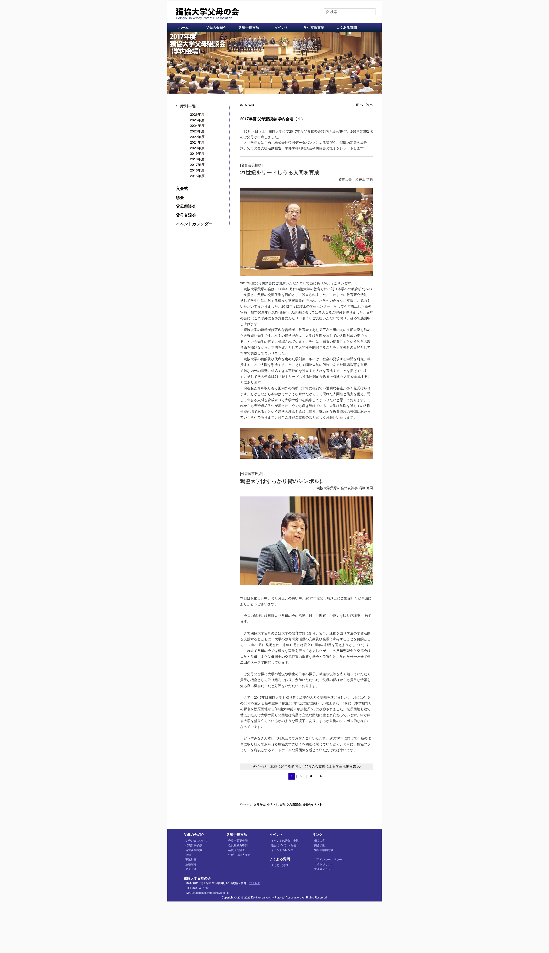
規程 (188, 855)
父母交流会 (186, 215)
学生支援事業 (314, 27)
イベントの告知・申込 (285, 840)
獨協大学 (319, 840)
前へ (359, 104)
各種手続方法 (248, 27)
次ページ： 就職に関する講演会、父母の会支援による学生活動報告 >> (306, 766)
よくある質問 (346, 27)
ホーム (183, 27)
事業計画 (190, 859)
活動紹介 (190, 864)
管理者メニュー (323, 869)
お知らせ (259, 804)
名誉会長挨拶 (193, 850)
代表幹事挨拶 (193, 845)
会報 (282, 804)
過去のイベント (312, 804)
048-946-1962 (200, 888)
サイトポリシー (323, 864)
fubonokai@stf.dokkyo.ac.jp (211, 893)
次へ (369, 104)
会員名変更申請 (238, 840)
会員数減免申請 (238, 845)
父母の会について (196, 840)
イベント (281, 27)
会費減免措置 (236, 850)
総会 (180, 197)
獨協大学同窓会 (323, 850)
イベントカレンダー (194, 224)
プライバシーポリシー (328, 859)
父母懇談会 (294, 804)
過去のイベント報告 (283, 845)
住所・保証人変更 (239, 855)
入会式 (182, 188)
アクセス (190, 869)
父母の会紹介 (216, 27)
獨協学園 (319, 845)
